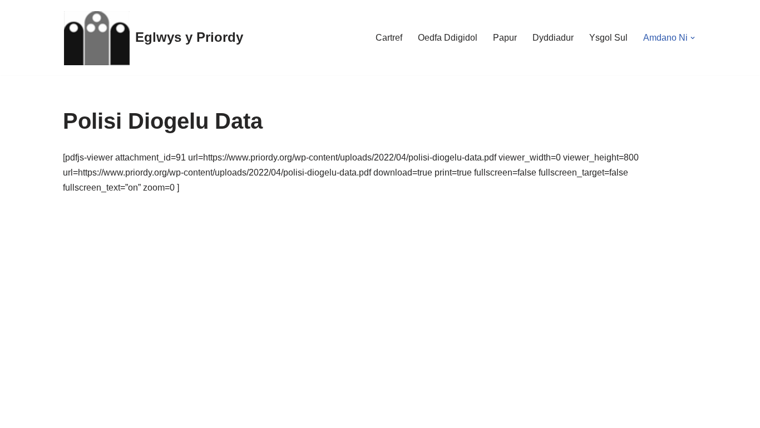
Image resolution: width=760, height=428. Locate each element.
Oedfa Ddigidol (447, 37)
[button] (692, 38)
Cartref (389, 37)
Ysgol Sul (608, 37)
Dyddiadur (553, 37)
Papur (505, 37)
